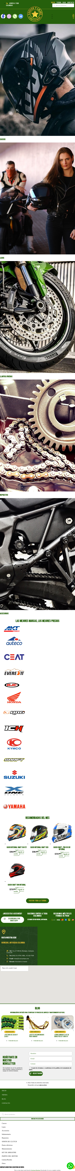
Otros (3, 1163)
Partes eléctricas (7, 1145)
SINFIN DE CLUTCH (9, 1141)
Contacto (70, 3)
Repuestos (5, 1138)
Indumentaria (6, 1134)
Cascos (4, 1123)
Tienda (58, 3)
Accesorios (5, 1131)
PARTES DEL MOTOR (10, 1156)
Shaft (16, 850)
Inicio (53, 3)
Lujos (4, 1127)
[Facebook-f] (3, 16)
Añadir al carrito (19, 853)
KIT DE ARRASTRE (9, 1152)
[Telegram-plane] (20, 16)
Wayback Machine (35, 1170)
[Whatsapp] (15, 16)
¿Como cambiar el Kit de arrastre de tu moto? (61, 1036)
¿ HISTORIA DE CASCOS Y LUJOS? (11, 1036)
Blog (64, 3)
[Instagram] (9, 16)
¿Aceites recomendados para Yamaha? (36, 1036)
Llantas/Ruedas (7, 1160)
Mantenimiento (7, 1149)
